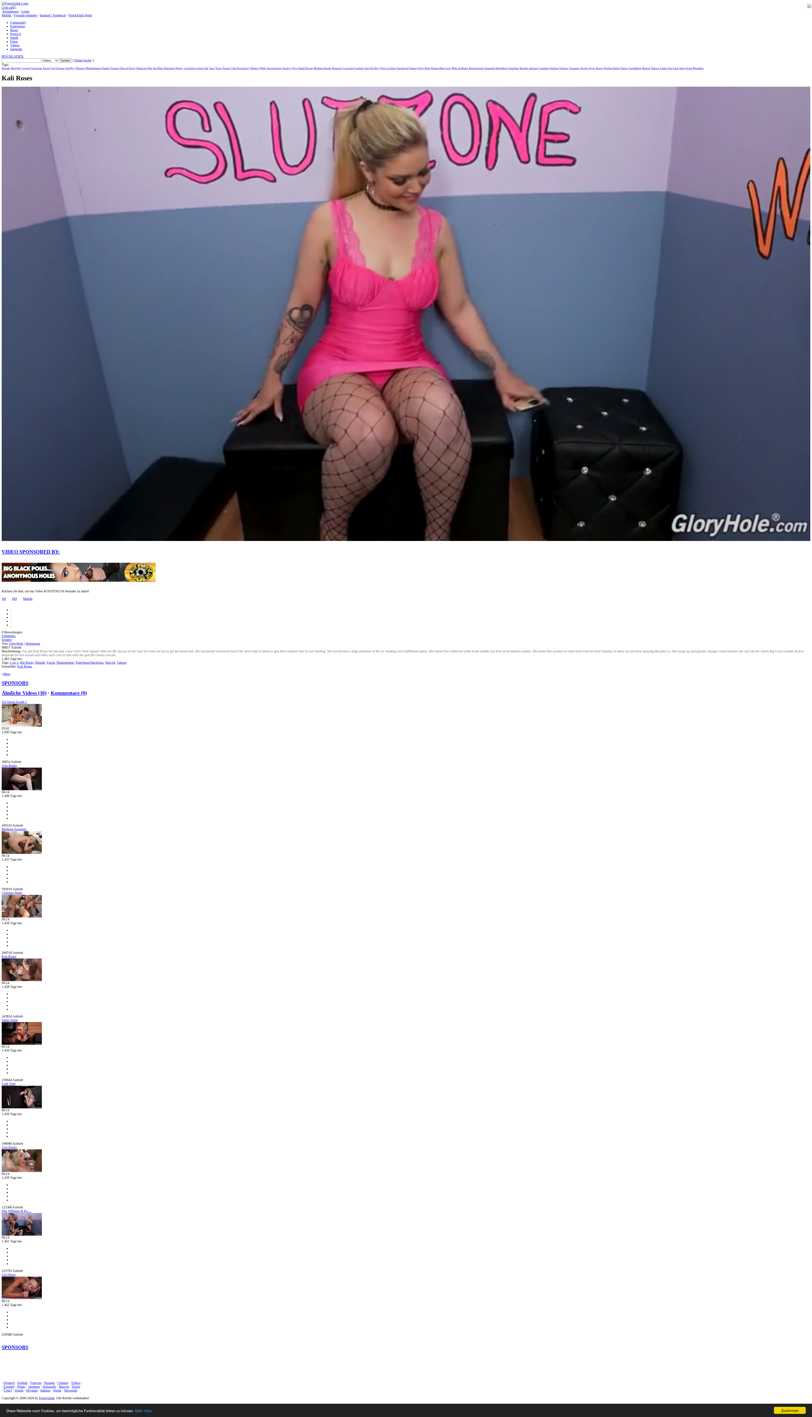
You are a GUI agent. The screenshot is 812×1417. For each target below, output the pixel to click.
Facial (46, 68)
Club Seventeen (240, 68)
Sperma (524, 68)
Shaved (646, 68)
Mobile (28, 599)
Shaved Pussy (128, 68)
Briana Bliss (438, 68)
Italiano (45, 1390)
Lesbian (358, 68)
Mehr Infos (143, 1410)
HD (14, 599)
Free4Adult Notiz (80, 15)
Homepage (33, 643)
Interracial (403, 68)
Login (25, 11)
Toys (295, 68)
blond (688, 68)
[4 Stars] (10, 621)
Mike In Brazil (459, 68)
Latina (663, 68)
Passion (115, 68)
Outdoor (554, 68)
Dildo (262, 68)
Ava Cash (673, 68)
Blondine (698, 68)
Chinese (63, 1383)
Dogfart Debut (612, 68)
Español (9, 1386)
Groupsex (574, 68)
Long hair (348, 68)
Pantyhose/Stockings (89, 662)
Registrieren (10, 11)
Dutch (76, 1386)
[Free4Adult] (15, 3)
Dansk (19, 1390)
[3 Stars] (10, 617)
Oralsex (564, 68)
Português (49, 1386)
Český (8, 1390)
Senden (7, 640)
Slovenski (70, 1390)
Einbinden (8, 636)
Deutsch (9, 1383)
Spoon (599, 68)
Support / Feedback (53, 15)
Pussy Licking (388, 68)
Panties (106, 68)
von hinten (190, 68)
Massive (80, 68)
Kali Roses (24, 666)
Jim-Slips (158, 68)
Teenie (226, 68)
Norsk (57, 1390)
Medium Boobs (322, 68)
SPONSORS (15, 683)
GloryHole (16, 643)
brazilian (514, 68)
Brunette (337, 68)
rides (682, 68)
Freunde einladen (25, 15)
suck (448, 68)
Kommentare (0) (69, 693)
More (6, 674)
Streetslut (169, 68)
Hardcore (141, 68)
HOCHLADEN (12, 56)
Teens (218, 68)
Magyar (64, 1386)
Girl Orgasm (57, 68)
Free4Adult (46, 1398)
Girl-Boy (70, 68)
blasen (413, 68)
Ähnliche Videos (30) (24, 693)
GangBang (635, 68)
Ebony (624, 68)
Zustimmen (790, 1410)
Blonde (6, 68)
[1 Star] (10, 610)
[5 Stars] (10, 625)
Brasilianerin (476, 68)
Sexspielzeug (274, 68)
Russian (49, 1383)
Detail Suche (83, 60)
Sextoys (287, 68)
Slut (149, 68)
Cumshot (543, 68)
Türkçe (76, 1383)
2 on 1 (14, 662)
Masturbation (93, 68)
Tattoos (655, 68)
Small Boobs (305, 68)
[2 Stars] (10, 613)
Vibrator (254, 68)
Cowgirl (26, 68)
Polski (21, 1386)
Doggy (179, 68)
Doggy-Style (587, 68)
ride (206, 68)
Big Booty (27, 662)
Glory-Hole (423, 68)
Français (35, 1383)
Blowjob (16, 68)
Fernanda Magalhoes (496, 68)
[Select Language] (406, 7)
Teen (212, 68)
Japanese (34, 1386)
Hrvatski (32, 1390)
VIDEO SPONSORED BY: (31, 551)
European (36, 68)
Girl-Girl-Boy (372, 68)
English (22, 1383)
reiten (200, 68)
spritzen (533, 68)
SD (4, 599)
